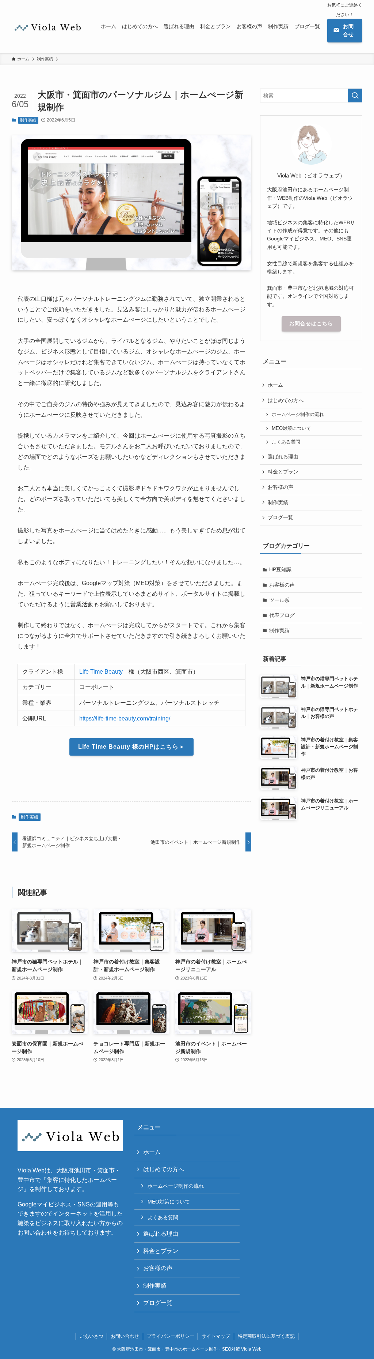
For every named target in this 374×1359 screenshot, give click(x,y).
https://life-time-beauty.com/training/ (124, 718)
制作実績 (28, 120)
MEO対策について (291, 428)
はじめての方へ (286, 400)
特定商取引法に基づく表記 (266, 1336)
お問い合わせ (125, 1336)
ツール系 (279, 600)
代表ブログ (282, 615)
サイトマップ (216, 1336)
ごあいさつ (91, 1336)
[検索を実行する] (355, 95)
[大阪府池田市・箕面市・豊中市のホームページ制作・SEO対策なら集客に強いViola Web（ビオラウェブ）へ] (47, 26)
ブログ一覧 (280, 517)
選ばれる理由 (283, 457)
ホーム (275, 385)
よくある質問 (286, 442)
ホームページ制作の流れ (298, 414)
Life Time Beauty (101, 672)
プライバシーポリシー (170, 1336)
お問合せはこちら (311, 323)
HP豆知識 (280, 569)
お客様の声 (280, 487)
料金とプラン (283, 472)
